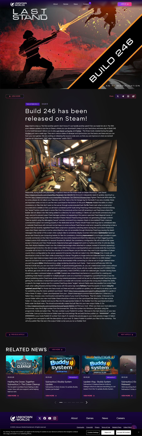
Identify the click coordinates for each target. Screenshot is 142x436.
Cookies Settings (93, 432)
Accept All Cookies (123, 432)
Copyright (89, 427)
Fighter (78, 131)
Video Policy (127, 427)
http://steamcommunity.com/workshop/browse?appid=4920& (50, 306)
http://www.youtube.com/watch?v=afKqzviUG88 (87, 291)
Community (80, 427)
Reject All (108, 432)
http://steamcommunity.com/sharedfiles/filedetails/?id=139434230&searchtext (61, 197)
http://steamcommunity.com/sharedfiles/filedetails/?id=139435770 (50, 195)
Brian (27, 126)
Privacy (97, 427)
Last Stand (60, 131)
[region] (71, 432)
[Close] (138, 432)
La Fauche (68, 131)
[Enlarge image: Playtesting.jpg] (71, 165)
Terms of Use (106, 427)
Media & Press (116, 427)
